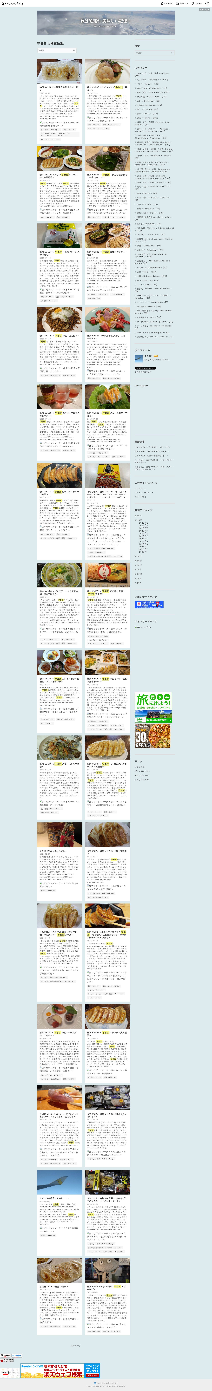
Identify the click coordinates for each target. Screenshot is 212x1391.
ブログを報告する (118, 1386)
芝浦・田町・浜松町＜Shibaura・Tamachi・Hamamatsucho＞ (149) (152, 177)
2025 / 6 (143, 539)
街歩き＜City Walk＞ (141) (149, 224)
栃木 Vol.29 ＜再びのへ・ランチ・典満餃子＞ (59, 176)
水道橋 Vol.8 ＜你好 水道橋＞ (54, 1286)
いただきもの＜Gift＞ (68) (149, 317)
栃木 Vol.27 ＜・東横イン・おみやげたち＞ (60, 253)
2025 (140, 520)
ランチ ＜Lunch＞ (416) (148, 84)
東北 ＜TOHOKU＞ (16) (147, 109)
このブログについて (143, 372)
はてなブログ (140, 767)
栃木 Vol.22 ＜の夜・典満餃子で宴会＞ (107, 414)
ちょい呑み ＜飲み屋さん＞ (50, 130)
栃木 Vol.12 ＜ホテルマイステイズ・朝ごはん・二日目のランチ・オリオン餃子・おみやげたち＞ (106, 935)
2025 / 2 (143, 549)
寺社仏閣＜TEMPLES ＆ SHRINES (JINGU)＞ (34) (154, 229)
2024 (139, 556)
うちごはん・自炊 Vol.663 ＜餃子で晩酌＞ (107, 852)
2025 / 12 (143, 523)
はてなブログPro (142, 779)
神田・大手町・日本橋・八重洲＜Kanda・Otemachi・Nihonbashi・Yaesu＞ (55, 135)
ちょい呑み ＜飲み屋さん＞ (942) (152, 79)
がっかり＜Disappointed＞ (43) (152, 267)
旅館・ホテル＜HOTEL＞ (111, 125)
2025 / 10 (143, 528)
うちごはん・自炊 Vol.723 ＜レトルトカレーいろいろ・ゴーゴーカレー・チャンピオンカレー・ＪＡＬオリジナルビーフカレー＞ (107, 495)
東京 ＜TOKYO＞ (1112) (147, 118)
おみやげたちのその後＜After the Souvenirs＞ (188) (151, 255)
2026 (139, 516)
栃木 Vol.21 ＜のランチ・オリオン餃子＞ (59, 493)
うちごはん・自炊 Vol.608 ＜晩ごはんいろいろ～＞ (107, 1115)
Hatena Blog (104, 1386)
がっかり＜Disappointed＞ (98, 636)
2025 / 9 (143, 531)
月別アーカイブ (143, 510)
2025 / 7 (143, 536)
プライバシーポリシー (144, 492)
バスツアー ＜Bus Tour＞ (50, 639)
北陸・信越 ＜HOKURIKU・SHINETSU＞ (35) (153, 188)
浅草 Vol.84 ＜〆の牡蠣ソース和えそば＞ (153, 447)
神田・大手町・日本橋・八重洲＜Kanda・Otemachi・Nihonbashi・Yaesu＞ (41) (154, 150)
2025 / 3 (143, 547)
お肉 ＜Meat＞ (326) (147, 272)
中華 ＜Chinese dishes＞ (50, 140)
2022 (139, 565)
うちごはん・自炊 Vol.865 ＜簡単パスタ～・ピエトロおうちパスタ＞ (154, 468)
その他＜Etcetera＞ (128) (149, 306)
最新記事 (140, 441)
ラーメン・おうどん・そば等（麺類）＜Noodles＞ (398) (153, 296)
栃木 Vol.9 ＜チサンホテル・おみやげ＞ (106, 1288)
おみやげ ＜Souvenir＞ (49, 301)
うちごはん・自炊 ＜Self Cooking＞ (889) (152, 74)
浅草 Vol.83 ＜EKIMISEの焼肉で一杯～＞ (152, 451)
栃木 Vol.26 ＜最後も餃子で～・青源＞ (107, 253)
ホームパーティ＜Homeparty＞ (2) (153, 332)
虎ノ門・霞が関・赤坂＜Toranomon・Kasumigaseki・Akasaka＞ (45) (153, 170)
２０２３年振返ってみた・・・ (54, 1198)
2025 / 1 (143, 552)
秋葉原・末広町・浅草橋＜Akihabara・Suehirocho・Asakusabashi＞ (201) (153, 143)
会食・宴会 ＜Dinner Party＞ (98, 129)
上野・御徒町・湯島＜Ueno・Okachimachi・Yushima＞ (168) (151, 136)
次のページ (76, 1345)
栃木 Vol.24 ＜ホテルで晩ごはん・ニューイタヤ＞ (106, 337)
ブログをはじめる (142, 771)
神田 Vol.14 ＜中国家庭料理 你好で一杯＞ (59, 88)
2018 (139, 583)
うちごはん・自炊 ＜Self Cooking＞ (101, 548)
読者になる (204, 9)
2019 (139, 578)
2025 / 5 (143, 541)
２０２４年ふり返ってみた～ (53, 850)
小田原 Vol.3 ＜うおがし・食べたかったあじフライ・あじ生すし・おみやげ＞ (59, 1115)
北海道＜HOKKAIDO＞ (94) (149, 105)
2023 (139, 561)
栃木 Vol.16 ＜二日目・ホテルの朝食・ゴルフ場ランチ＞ (59, 680)
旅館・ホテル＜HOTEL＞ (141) (150, 213)
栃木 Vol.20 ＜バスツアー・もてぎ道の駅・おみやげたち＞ (59, 592)
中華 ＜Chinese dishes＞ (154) (152, 276)
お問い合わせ (140, 496)
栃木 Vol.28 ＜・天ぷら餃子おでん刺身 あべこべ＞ (107, 176)
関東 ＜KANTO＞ (94, 125)
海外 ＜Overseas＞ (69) (148, 101)
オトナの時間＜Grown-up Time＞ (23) (155, 321)
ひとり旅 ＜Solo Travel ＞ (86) (151, 97)
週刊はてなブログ (142, 775)
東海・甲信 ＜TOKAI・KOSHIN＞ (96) (154, 182)
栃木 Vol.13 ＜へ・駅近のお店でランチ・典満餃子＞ (107, 765)
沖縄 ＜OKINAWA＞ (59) (148, 208)
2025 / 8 (143, 533)
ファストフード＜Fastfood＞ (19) (152, 302)
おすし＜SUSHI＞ (69, 1163)
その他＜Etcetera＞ (48, 890)
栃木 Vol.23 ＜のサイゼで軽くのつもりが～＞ (60, 414)
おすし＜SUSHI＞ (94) (147, 284)
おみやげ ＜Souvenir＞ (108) (150, 250)
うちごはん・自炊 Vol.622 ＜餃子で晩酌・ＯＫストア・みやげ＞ (58, 933)
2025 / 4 (143, 544)
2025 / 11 (143, 525)
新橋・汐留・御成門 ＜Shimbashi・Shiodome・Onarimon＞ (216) (152, 163)
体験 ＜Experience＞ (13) (149, 246)
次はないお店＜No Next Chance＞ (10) (155, 337)
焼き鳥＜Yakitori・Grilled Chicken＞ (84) (153, 290)
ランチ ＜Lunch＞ (47, 217)
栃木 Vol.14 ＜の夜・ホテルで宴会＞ (59, 765)
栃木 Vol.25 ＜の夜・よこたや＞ (60, 335)
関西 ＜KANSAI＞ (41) (147, 193)
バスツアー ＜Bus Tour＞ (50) (151, 235)
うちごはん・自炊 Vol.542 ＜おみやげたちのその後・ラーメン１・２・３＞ (107, 1199)
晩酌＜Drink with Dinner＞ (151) (152, 88)
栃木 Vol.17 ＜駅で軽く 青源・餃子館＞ (106, 592)
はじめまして (140, 488)
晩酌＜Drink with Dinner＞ (98, 897)
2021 (139, 569)
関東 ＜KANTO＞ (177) (147, 113)
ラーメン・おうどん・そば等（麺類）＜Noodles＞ (58, 538)
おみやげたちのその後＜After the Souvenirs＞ (105, 556)
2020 (139, 574)
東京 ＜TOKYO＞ (69, 130)
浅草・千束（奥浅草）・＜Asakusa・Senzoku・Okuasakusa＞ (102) (152, 130)
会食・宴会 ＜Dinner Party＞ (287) (153, 92)
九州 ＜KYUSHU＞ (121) (147, 204)
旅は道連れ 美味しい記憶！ (106, 21)
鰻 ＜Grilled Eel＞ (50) (148, 280)
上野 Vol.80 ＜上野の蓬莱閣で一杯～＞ (152, 456)
